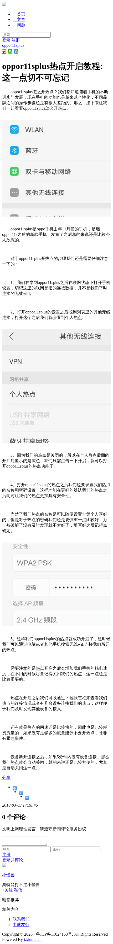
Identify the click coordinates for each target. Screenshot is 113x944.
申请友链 (21, 924)
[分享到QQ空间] (16, 51)
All (76, 934)
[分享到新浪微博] (4, 51)
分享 (6, 777)
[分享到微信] (10, 51)
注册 (16, 40)
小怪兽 (8, 875)
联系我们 (21, 919)
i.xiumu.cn (33, 939)
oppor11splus (13, 45)
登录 (6, 40)
